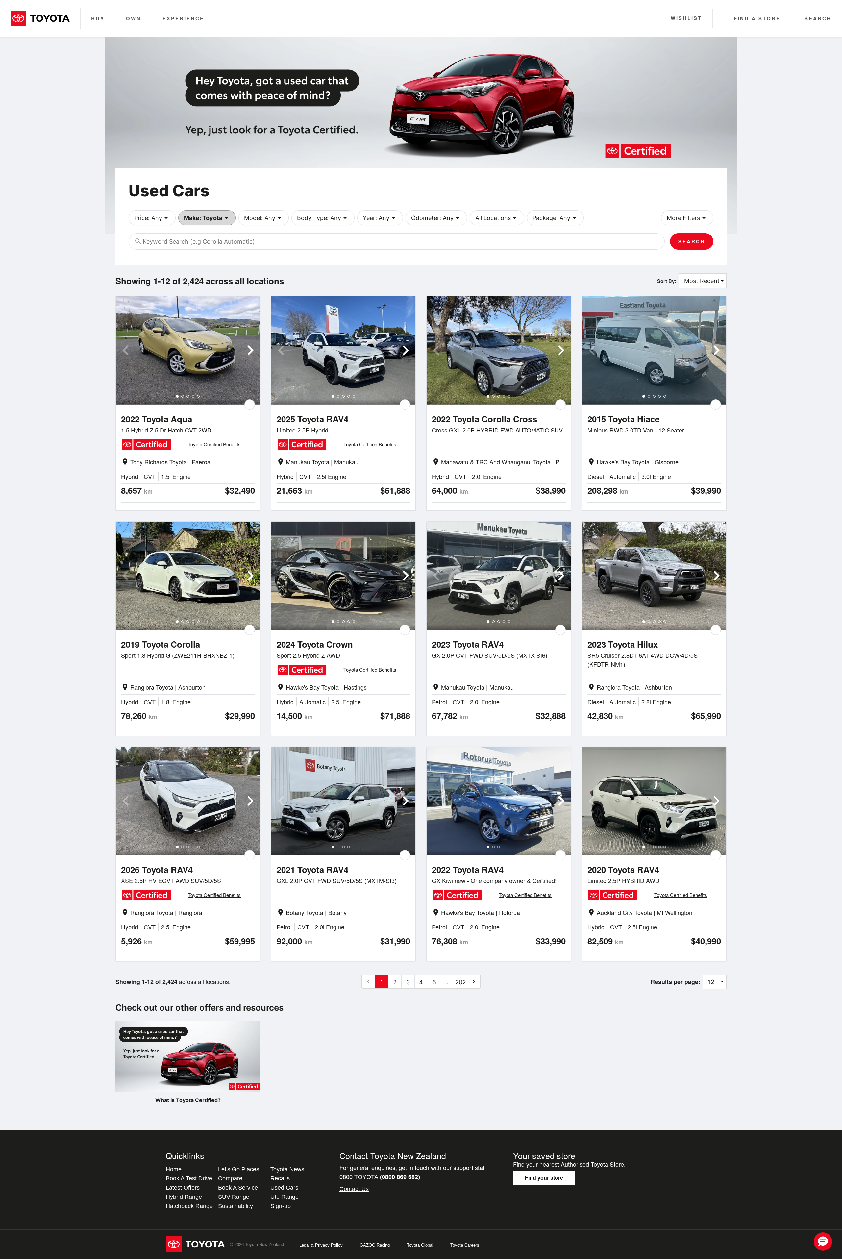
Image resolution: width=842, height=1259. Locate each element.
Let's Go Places (238, 1169)
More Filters (687, 218)
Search (691, 241)
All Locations (497, 218)
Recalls (280, 1178)
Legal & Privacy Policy (321, 1245)
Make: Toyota (207, 218)
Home (174, 1169)
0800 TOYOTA (379, 1177)
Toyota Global (420, 1245)
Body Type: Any (323, 218)
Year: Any (380, 218)
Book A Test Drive (189, 1178)
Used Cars (284, 1187)
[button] (823, 1241)
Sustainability (235, 1206)
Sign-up (280, 1206)
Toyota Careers (464, 1245)
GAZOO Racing (375, 1245)
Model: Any (263, 218)
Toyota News (287, 1169)
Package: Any (555, 218)
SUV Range (233, 1197)
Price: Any (152, 218)
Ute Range (284, 1197)
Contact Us (354, 1189)
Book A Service (238, 1187)
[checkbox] (249, 404)
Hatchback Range (189, 1206)
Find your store (544, 1178)
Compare (230, 1178)
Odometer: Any (436, 218)
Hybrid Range (184, 1197)
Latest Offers (183, 1187)
